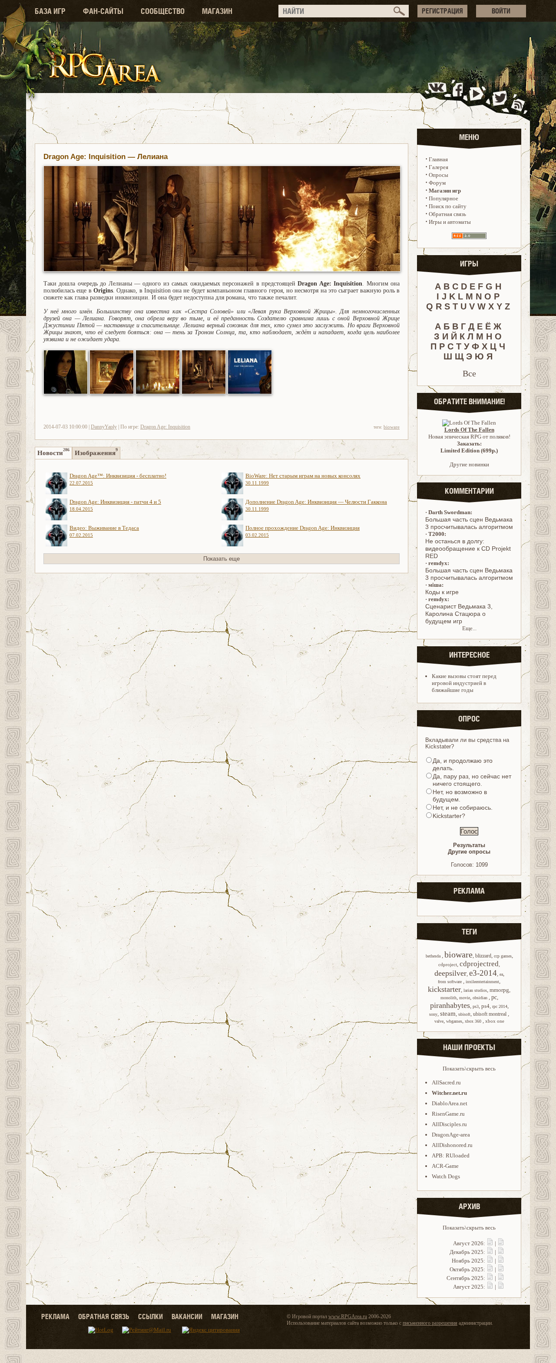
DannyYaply (104, 427)
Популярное (443, 198)
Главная (438, 159)
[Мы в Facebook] (459, 97)
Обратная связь (447, 214)
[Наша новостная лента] (518, 97)
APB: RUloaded (451, 1155)
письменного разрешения (430, 1323)
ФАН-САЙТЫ (103, 11)
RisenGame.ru (448, 1113)
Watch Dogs (446, 1176)
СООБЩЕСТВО (163, 11)
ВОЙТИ (501, 11)
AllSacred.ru (446, 1082)
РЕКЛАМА (55, 1316)
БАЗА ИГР (50, 11)
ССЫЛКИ (150, 1316)
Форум (437, 183)
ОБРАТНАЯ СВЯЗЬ (103, 1316)
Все (469, 373)
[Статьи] (500, 1243)
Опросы (438, 175)
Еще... (469, 628)
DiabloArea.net (449, 1103)
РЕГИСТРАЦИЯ (442, 11)
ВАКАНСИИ (187, 1316)
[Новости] (489, 1243)
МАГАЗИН (217, 11)
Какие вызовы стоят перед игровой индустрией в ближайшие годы (464, 683)
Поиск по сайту (448, 206)
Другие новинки (469, 464)
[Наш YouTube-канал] (477, 97)
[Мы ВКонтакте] (438, 97)
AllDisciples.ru (449, 1124)
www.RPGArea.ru (347, 1316)
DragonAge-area (451, 1134)
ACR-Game (445, 1166)
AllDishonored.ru (452, 1145)
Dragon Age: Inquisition (165, 427)
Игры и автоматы (450, 222)
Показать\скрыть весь (469, 1068)
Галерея (438, 167)
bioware (392, 426)
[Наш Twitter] (498, 97)
